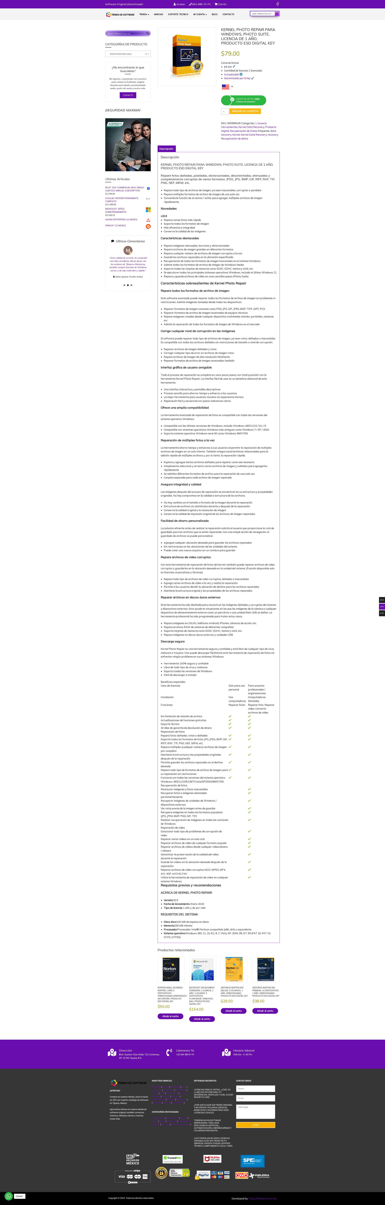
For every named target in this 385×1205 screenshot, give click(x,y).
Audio (155, 1121)
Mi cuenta (199, 14)
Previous (104, 266)
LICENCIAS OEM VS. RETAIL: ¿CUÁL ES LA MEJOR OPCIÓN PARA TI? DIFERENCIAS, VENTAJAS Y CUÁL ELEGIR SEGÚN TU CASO (213, 1093)
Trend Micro (168, 1090)
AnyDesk (175, 1096)
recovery (273, 134)
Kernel (236, 134)
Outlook (184, 1118)
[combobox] (128, 54)
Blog (214, 14)
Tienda (143, 14)
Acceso (180, 4)
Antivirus (165, 1124)
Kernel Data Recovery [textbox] (127, 54)
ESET (183, 1087)
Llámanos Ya (185, 1050)
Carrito (221, 4)
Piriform (167, 1102)
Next (153, 266)
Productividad (158, 1118)
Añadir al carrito (245, 111)
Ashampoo (181, 1099)
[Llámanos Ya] (169, 1052)
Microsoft (156, 1087)
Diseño (162, 1121)
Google (165, 1087)
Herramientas (229, 126)
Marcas (158, 14)
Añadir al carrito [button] (170, 1016)
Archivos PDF (172, 1118)
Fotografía (172, 1121)
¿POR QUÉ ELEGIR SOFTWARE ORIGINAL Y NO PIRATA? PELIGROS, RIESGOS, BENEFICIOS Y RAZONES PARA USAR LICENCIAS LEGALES (213, 1109)
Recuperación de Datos (243, 130)
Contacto (228, 14)
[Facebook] (277, 4)
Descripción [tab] (166, 148)
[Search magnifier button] (277, 13)
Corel (162, 1093)
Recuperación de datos (234, 138)
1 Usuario (260, 123)
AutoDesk (157, 1102)
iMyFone (171, 1099)
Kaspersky (175, 1087)
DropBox (166, 1096)
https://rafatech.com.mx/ (262, 1198)
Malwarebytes (159, 1099)
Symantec (157, 1090)
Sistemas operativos (180, 1124)
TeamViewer (177, 1102)
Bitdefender (180, 1090)
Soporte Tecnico (178, 14)
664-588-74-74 (201, 4)
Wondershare (172, 1093)
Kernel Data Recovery (251, 126)
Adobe (155, 1093)
